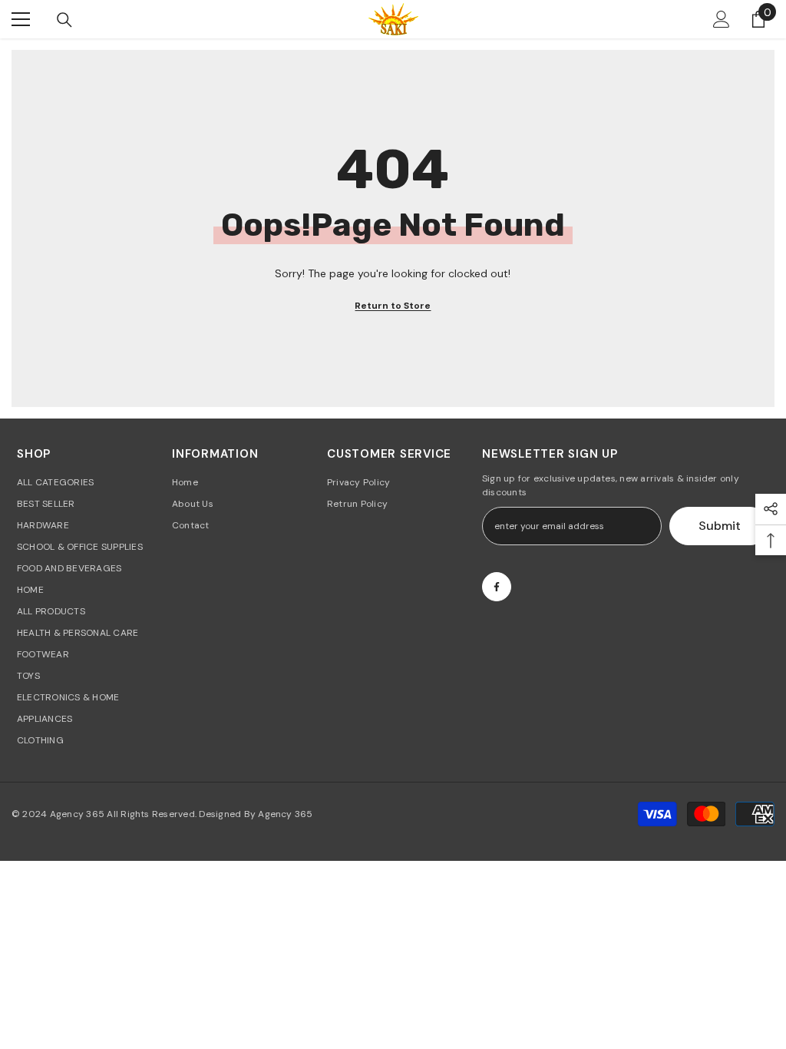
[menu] (21, 19)
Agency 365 (77, 814)
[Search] (64, 20)
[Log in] (721, 19)
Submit (719, 526)
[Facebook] (496, 586)
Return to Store (393, 305)
